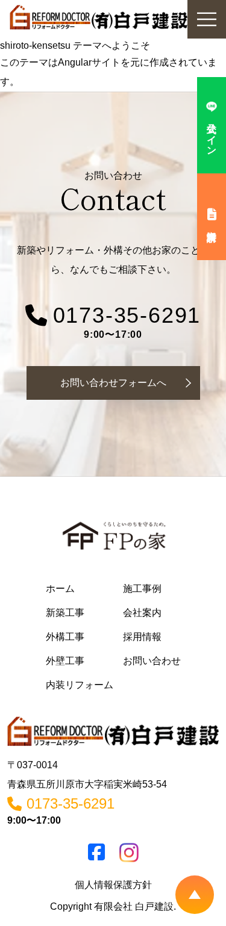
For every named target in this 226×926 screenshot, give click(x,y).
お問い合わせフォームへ (113, 383)
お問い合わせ (152, 661)
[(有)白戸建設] (98, 19)
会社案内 (142, 612)
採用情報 (142, 637)
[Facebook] (96, 856)
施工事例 (142, 588)
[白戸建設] (113, 730)
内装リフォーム (79, 685)
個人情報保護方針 (113, 885)
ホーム (60, 588)
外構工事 (65, 637)
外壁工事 (65, 661)
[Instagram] (129, 852)
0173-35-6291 (127, 315)
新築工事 (65, 612)
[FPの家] (113, 536)
